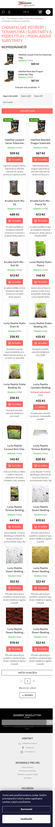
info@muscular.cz (29, 743)
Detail (42, 407)
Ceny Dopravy (27, 767)
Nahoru (29, 695)
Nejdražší (38, 96)
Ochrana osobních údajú (27, 774)
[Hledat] (3, 12)
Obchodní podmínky (27, 770)
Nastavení (26, 809)
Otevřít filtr (27, 111)
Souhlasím (26, 819)
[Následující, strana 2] (27, 681)
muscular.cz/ (30, 751)
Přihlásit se (49, 722)
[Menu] (48, 12)
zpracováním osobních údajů (23, 726)
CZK (25, 12)
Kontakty (27, 778)
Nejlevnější (26, 96)
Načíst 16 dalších (27, 672)
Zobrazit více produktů (26, 87)
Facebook (30, 747)
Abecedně (8, 102)
